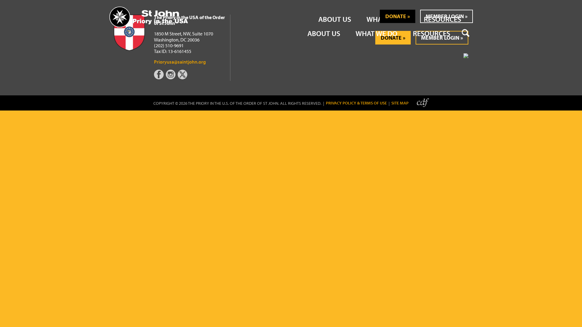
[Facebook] (160, 77)
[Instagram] (171, 77)
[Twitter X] (183, 77)
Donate (395, 16)
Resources (431, 33)
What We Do (376, 33)
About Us (323, 33)
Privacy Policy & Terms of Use (356, 103)
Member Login (445, 16)
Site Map (400, 103)
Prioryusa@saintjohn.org (180, 62)
